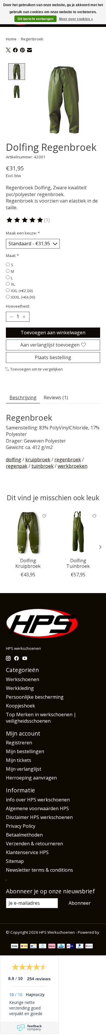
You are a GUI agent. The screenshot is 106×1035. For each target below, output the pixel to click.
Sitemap (15, 861)
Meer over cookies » (76, 19)
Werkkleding (20, 688)
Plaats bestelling (53, 357)
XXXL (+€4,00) (23, 297)
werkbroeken (72, 466)
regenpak (16, 466)
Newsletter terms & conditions (39, 870)
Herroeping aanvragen (31, 777)
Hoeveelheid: (18, 306)
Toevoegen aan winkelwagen (53, 332)
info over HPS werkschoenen (38, 799)
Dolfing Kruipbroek (28, 563)
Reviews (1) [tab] (56, 397)
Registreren (19, 742)
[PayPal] (80, 947)
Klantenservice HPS (27, 852)
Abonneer (80, 903)
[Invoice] (42, 947)
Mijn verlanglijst (23, 769)
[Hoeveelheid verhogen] (24, 317)
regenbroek (67, 459)
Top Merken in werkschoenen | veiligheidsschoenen (41, 717)
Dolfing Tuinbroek (78, 563)
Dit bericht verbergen (35, 19)
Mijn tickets (18, 760)
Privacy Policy (20, 826)
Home (11, 39)
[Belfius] (89, 947)
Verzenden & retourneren (34, 843)
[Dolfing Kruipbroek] (28, 532)
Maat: (12, 255)
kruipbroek (37, 459)
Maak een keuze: (23, 233)
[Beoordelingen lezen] (25, 220)
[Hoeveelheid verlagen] (11, 317)
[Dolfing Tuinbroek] (78, 532)
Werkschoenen (22, 679)
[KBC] (61, 947)
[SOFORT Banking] (51, 947)
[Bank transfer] (15, 947)
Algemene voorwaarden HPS (37, 808)
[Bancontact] (33, 947)
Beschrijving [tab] (23, 397)
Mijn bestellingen (25, 751)
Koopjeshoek (20, 705)
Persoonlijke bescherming (35, 697)
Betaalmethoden (24, 835)
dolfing (13, 459)
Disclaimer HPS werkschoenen (39, 817)
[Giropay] (70, 947)
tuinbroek (43, 466)
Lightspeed (16, 937)
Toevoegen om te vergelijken (36, 369)
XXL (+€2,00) (22, 290)
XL (13, 284)
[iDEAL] (24, 947)
